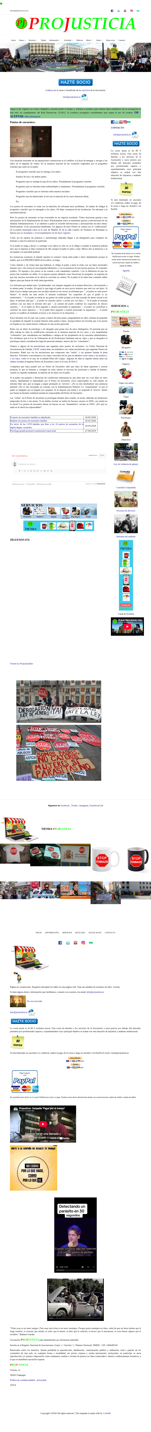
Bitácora (80, 40)
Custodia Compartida (126, 487)
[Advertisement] (59, 495)
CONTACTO (117, 128)
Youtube (93, 805)
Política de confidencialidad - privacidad (28, 1380)
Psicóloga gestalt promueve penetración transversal (33, 431)
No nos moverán (34, 1001)
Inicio (13, 40)
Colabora (49, 90)
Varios (98, 40)
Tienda (43, 40)
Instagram (83, 805)
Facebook (65, 805)
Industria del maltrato (126, 536)
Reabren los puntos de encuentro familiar (28, 420)
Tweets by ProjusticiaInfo (21, 663)
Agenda (126, 270)
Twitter (74, 805)
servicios (86, 90)
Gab (101, 805)
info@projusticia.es (19, 11)
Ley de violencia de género (126, 464)
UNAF (36, 349)
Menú (88, 40)
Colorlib (107, 1413)
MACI (74, 361)
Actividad (67, 40)
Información (53, 40)
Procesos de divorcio (126, 510)
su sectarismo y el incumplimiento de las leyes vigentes (45, 233)
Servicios (32, 40)
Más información (32, 116)
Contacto (121, 40)
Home (21, 40)
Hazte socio (110, 40)
